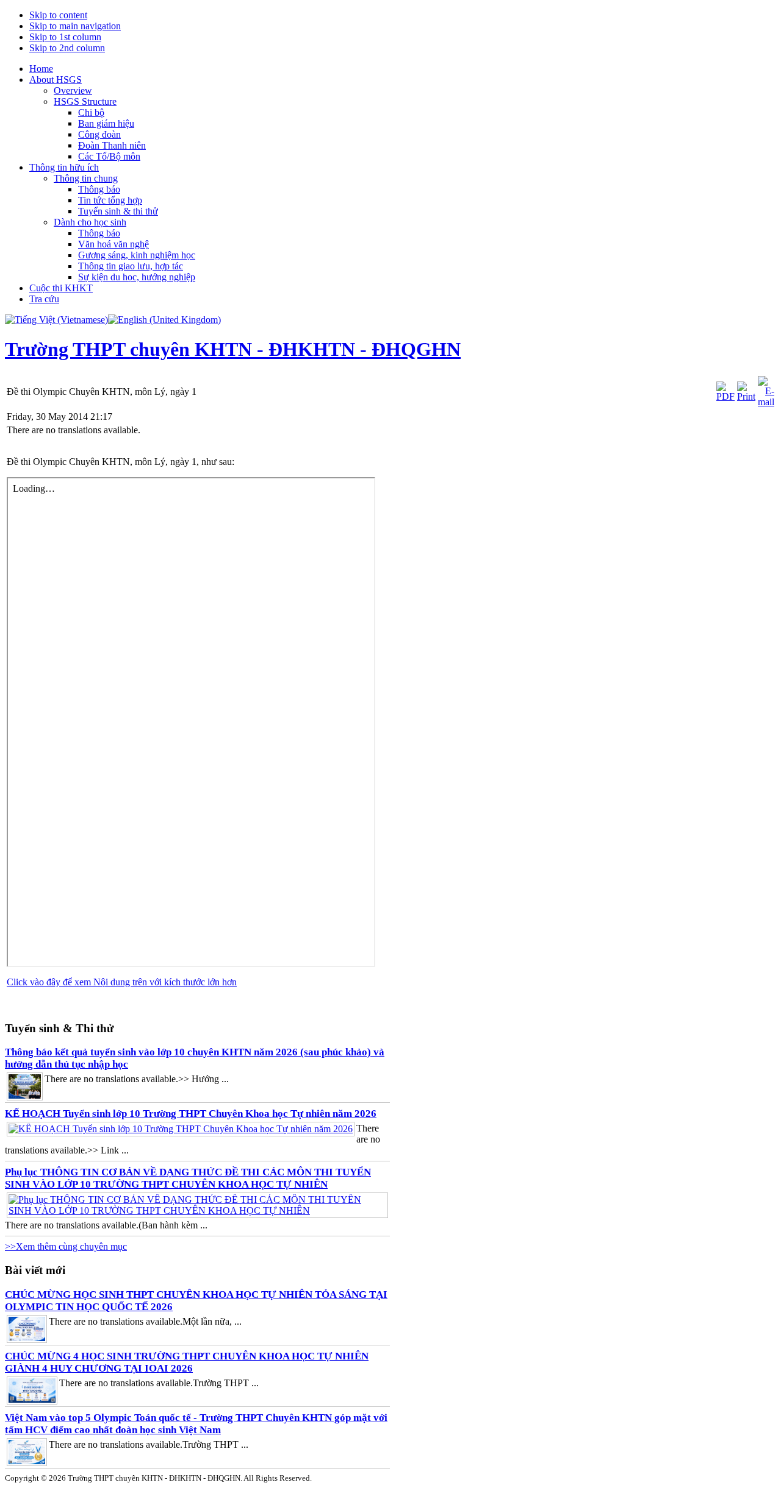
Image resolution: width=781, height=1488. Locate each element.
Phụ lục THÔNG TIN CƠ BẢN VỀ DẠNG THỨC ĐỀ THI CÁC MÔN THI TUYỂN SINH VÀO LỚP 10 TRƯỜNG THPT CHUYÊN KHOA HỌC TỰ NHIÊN (188, 1178)
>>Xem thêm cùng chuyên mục (66, 1246)
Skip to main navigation (75, 26)
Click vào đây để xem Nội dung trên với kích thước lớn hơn (122, 982)
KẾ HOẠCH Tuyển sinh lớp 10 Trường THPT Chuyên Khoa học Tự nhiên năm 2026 (190, 1113)
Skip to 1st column (65, 37)
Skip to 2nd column (67, 48)
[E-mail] (766, 402)
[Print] (746, 396)
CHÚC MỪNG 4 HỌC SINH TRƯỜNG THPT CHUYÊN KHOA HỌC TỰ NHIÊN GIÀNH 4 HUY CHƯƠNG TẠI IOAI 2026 (187, 1362)
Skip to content (58, 15)
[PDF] (725, 396)
